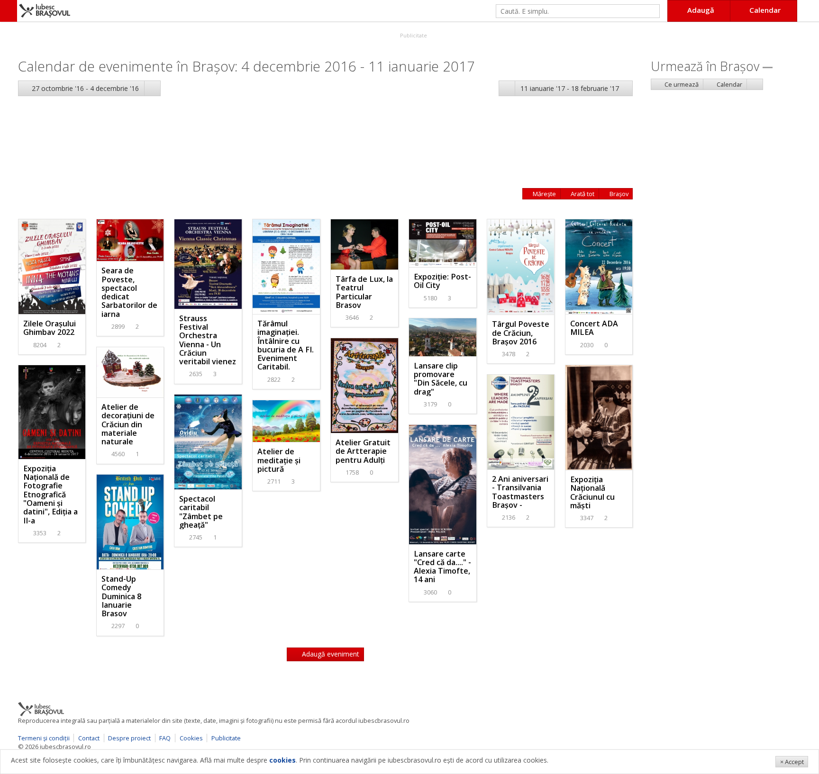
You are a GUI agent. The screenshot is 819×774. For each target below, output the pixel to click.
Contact (89, 738)
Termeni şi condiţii (44, 738)
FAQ (165, 738)
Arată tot (581, 193)
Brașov (618, 193)
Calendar (728, 84)
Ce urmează (681, 84)
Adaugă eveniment (329, 653)
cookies (282, 760)
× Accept (792, 761)
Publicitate (413, 35)
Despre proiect (129, 738)
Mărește (543, 193)
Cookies (191, 738)
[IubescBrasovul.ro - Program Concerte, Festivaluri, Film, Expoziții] (8, 11)
